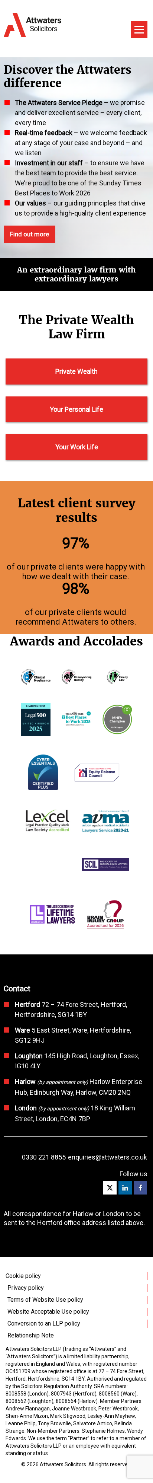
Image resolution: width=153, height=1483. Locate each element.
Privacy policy (25, 1287)
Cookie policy (23, 1275)
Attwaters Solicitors (63, 1464)
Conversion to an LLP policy (43, 1323)
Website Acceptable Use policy (48, 1311)
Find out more (29, 234)
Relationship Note (30, 1335)
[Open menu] (139, 29)
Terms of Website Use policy (45, 1299)
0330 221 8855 (44, 1157)
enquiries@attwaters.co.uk (107, 1157)
